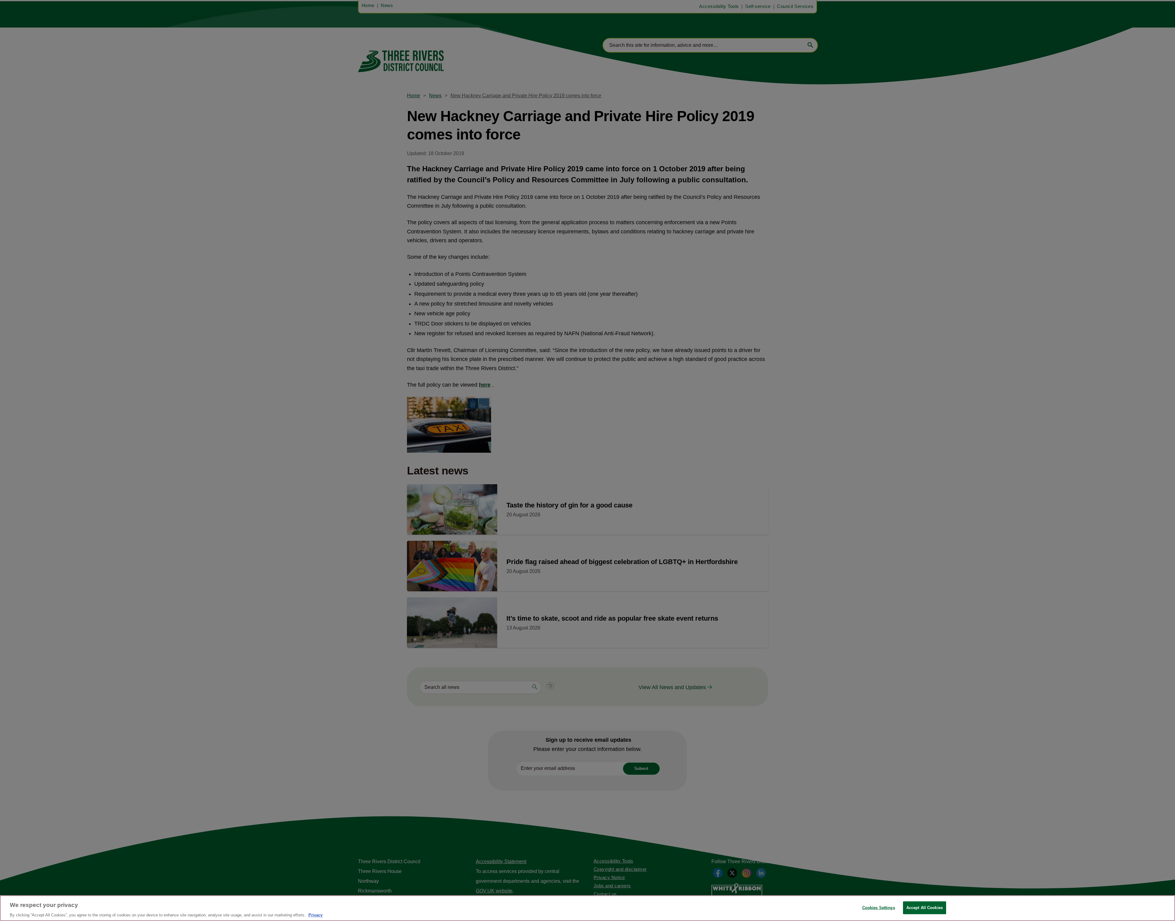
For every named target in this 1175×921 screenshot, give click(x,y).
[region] (587, 908)
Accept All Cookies (924, 907)
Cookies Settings (878, 907)
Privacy (315, 914)
